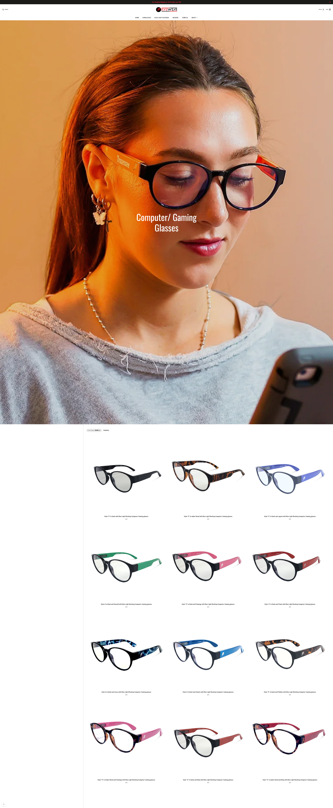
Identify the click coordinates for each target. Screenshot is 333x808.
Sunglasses (146, 17)
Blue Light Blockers (162, 17)
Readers (176, 17)
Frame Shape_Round (91, 429)
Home (137, 17)
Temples (185, 17)
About (194, 17)
